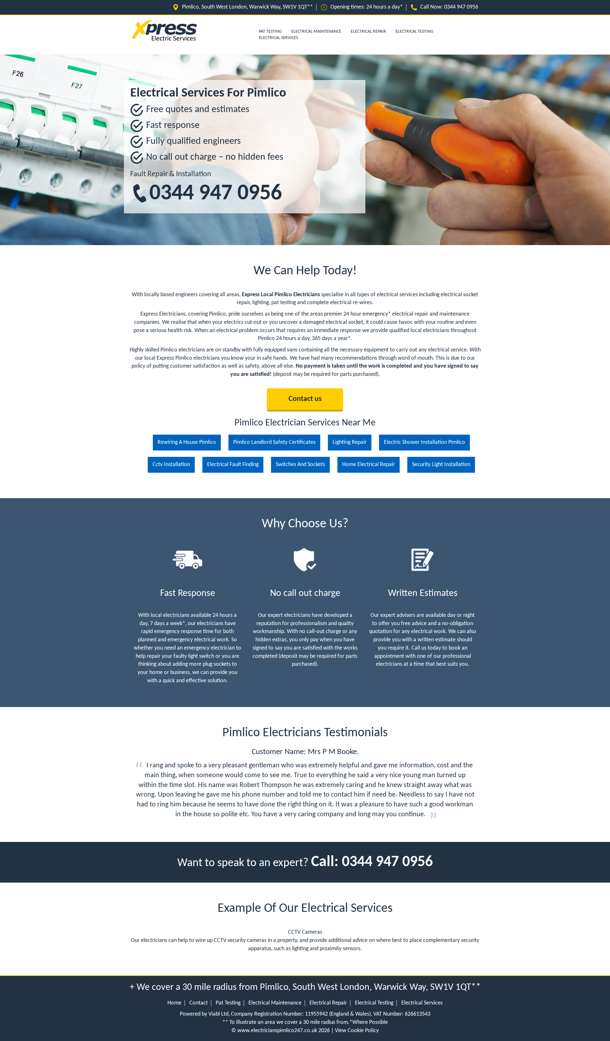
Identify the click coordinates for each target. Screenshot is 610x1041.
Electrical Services (278, 38)
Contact (198, 1003)
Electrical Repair (368, 31)
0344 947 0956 (215, 194)
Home (174, 1003)
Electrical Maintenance (316, 31)
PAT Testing (270, 31)
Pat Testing (228, 1003)
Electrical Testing (414, 31)
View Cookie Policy (357, 1031)
